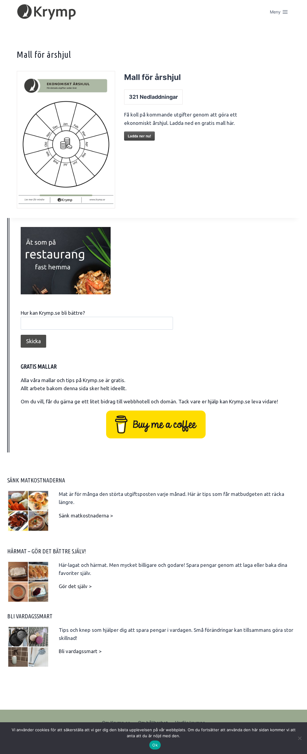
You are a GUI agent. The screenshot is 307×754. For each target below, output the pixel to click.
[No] (300, 738)
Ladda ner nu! (139, 136)
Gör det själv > (75, 586)
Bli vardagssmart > (80, 651)
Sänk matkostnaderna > (86, 515)
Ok (155, 745)
